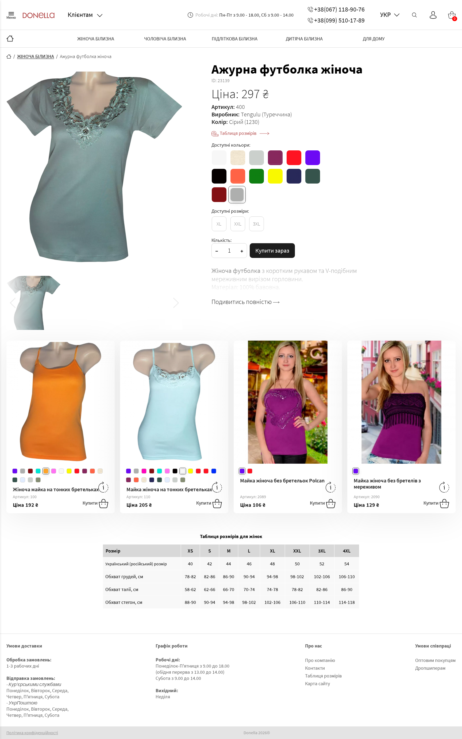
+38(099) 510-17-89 (339, 20)
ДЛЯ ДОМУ (373, 39)
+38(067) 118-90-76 (339, 9)
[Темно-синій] (294, 176)
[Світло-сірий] (256, 157)
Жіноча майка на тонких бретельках (56, 489)
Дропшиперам (430, 668)
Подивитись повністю (242, 302)
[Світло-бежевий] (237, 157)
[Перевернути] (103, 487)
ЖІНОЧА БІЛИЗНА (95, 39)
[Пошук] (414, 15)
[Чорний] (219, 176)
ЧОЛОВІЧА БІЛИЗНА (165, 39)
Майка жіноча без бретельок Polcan (282, 480)
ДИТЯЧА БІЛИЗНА (304, 39)
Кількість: (221, 240)
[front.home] (8, 56)
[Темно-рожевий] (275, 157)
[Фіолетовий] (312, 157)
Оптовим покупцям (435, 660)
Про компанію (320, 660)
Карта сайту (317, 683)
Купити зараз (272, 250)
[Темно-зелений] (312, 176)
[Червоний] (294, 157)
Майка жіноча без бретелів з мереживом (387, 483)
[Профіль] (433, 15)
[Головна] (10, 39)
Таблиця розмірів (238, 133)
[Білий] (219, 157)
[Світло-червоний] (237, 176)
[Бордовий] (219, 194)
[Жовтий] (275, 176)
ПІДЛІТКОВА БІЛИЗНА (234, 39)
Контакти (315, 668)
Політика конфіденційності (32, 732)
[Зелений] (256, 176)
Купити (91, 503)
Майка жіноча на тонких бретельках (169, 489)
